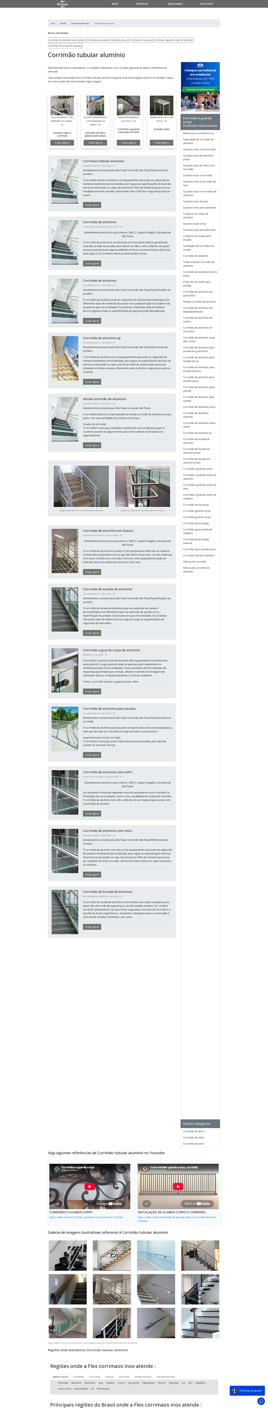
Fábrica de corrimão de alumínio (196, 569)
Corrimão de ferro (193, 1131)
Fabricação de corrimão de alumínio (198, 141)
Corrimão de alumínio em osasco (197, 319)
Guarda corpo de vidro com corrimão (198, 167)
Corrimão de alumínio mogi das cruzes (199, 339)
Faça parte (207, 3)
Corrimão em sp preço (141, 40)
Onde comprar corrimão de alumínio (198, 263)
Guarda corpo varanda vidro (199, 230)
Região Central (60, 1376)
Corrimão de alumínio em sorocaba (197, 329)
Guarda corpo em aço (195, 201)
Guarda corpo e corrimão (197, 175)
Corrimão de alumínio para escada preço (198, 379)
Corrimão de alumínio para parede (198, 388)
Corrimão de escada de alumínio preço (196, 450)
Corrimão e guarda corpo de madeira (199, 496)
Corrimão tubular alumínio (198, 555)
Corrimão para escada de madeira (197, 531)
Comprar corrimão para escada (197, 237)
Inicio (115, 3)
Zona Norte (78, 1376)
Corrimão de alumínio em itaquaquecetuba (197, 309)
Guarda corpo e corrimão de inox (199, 183)
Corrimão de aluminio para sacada (198, 398)
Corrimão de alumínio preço (199, 407)
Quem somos (175, 3)
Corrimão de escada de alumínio (65, 45)
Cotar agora (62, 142)
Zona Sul (109, 1376)
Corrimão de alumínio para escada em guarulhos (198, 349)
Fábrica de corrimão (194, 561)
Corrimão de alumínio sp (197, 433)
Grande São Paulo (143, 1376)
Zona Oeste (94, 1376)
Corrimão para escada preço (199, 549)
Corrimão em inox (193, 1143)
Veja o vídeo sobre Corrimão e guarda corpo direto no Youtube (86, 1217)
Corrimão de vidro (193, 1137)
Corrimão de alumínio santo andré (199, 424)
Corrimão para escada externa (196, 541)
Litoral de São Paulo (166, 1376)
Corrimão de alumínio (195, 256)
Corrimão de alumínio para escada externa (198, 369)
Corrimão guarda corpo (197, 511)
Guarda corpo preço (194, 223)
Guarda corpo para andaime (199, 207)
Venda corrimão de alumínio (199, 301)
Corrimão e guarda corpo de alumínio (173, 40)
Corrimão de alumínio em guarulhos (197, 293)
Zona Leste (124, 1376)
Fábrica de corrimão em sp (198, 133)
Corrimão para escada (196, 523)
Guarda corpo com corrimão (199, 149)
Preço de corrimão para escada (196, 283)
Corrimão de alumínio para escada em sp (198, 359)
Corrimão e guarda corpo (198, 468)
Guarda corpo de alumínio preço (198, 157)
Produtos (142, 3)
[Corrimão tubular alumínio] (62, 105)
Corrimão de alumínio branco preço (67, 40)
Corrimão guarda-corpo (197, 517)
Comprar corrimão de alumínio (195, 215)
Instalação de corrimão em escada (198, 247)
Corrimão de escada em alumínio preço (107, 40)
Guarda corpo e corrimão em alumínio (200, 193)
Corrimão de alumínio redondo (195, 414)
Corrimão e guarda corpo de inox (199, 486)
